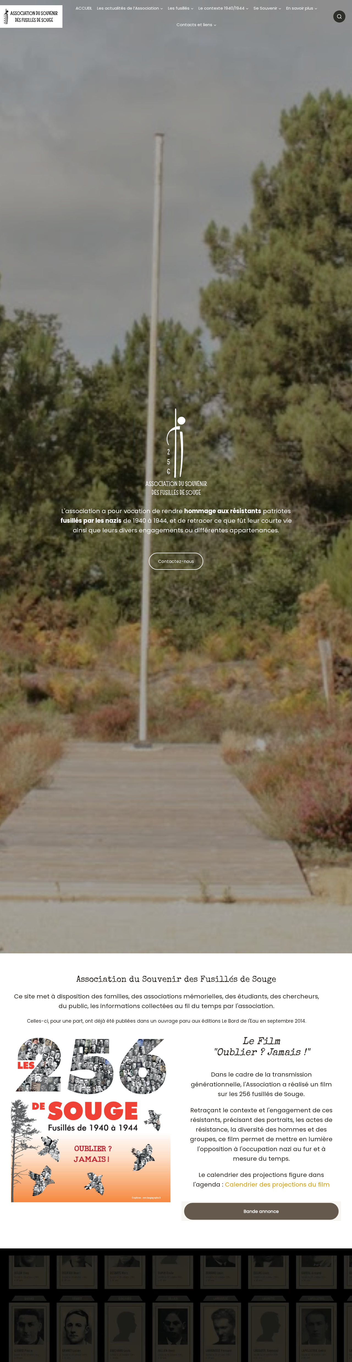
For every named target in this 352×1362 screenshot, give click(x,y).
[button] (261, 1211)
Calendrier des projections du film (277, 1184)
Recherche (339, 16)
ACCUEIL (84, 8)
